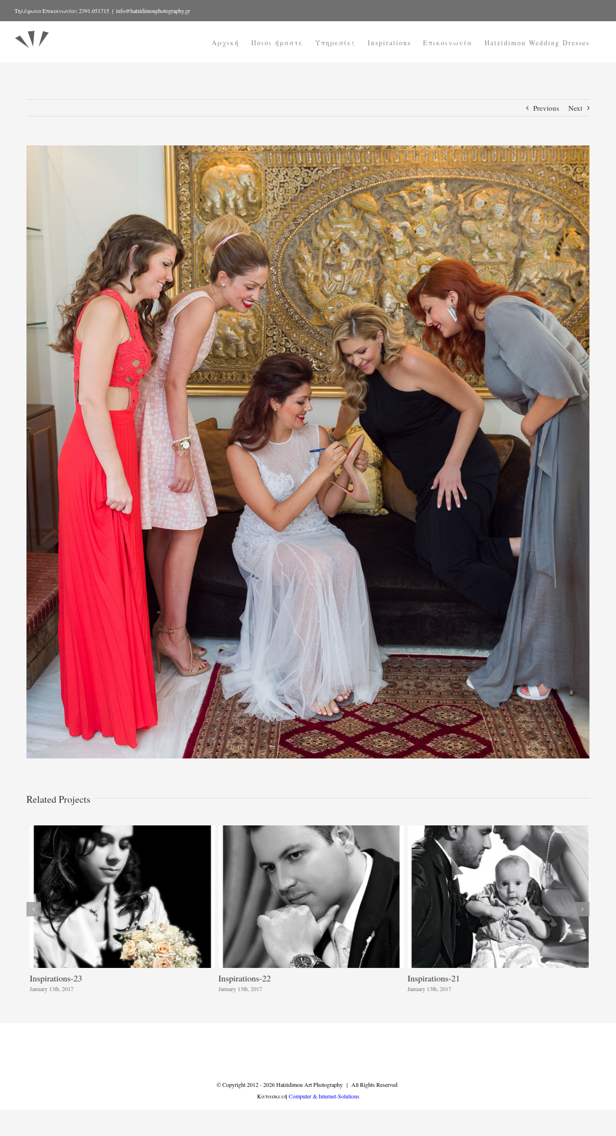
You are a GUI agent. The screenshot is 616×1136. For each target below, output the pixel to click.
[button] (33, 909)
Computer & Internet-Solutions (324, 1096)
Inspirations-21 (430, 978)
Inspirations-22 (241, 978)
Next (575, 108)
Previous (546, 108)
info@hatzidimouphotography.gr (153, 10)
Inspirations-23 (52, 978)
